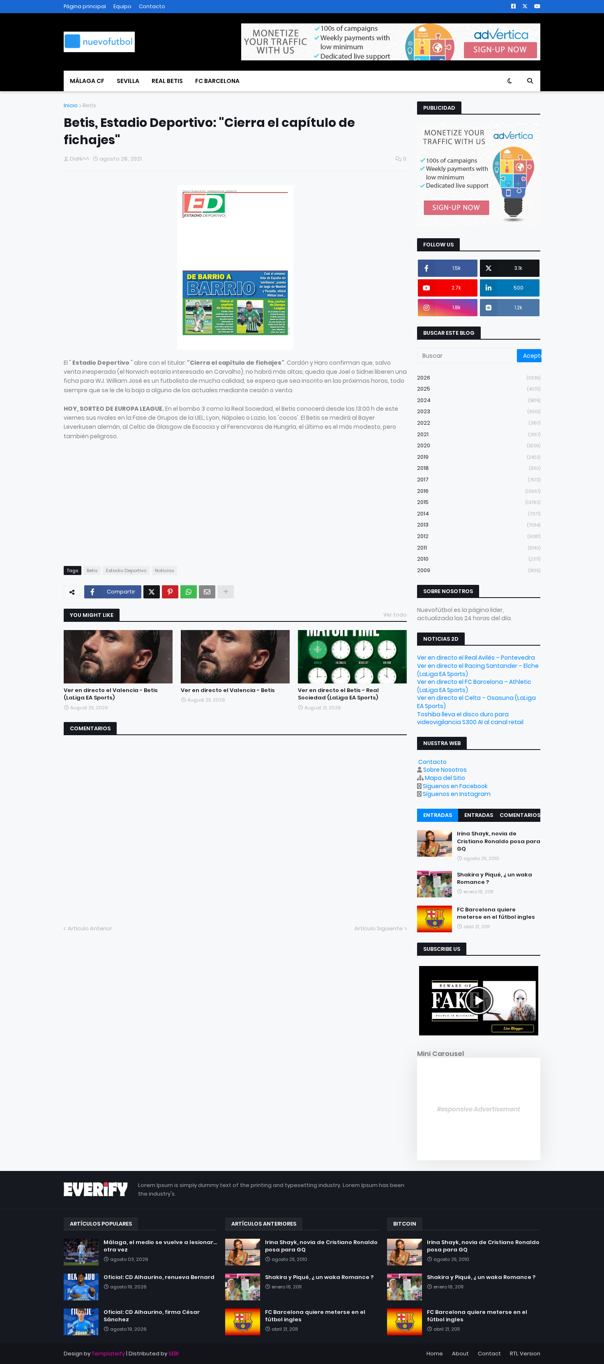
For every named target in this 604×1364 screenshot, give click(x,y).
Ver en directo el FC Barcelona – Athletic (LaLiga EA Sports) (474, 686)
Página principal (85, 6)
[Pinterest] (170, 591)
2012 (478, 536)
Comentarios (520, 815)
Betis (89, 105)
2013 (478, 525)
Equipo (122, 6)
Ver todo (395, 614)
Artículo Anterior (90, 928)
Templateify (108, 1353)
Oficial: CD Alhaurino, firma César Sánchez (152, 1316)
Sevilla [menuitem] (128, 81)
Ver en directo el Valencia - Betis (228, 690)
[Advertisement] (235, 498)
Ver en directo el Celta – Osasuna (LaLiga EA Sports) (476, 702)
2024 (478, 400)
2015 (478, 502)
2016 (478, 491)
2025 (478, 389)
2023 (478, 411)
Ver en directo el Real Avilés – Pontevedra (476, 657)
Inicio (71, 105)
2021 (478, 434)
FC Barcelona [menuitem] (217, 81)
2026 (478, 378)
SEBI (173, 1353)
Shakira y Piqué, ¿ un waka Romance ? (494, 878)
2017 (478, 479)
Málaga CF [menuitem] (87, 81)
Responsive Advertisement (478, 1109)
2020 (478, 445)
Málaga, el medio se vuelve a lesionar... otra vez (160, 1246)
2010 (478, 559)
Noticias (164, 570)
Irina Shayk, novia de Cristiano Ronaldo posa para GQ (498, 841)
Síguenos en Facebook (455, 786)
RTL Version (525, 1353)
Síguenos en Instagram (457, 794)
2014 (478, 514)
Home (434, 1353)
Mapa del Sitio (445, 778)
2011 (478, 548)
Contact (489, 1353)
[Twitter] (151, 591)
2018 (478, 468)
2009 (478, 570)
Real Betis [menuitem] (167, 81)
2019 (478, 457)
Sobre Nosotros (445, 770)
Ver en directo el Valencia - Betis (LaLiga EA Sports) (111, 694)
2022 (478, 423)
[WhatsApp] (188, 591)
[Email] (207, 591)
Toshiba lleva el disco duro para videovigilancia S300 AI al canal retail (470, 718)
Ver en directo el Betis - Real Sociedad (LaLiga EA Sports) (338, 694)
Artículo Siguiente (379, 928)
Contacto (152, 6)
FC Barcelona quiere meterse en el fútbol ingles (496, 913)
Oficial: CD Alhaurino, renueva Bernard (159, 1277)
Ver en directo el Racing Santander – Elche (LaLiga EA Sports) (478, 670)
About (460, 1353)
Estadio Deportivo (126, 570)
